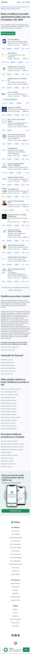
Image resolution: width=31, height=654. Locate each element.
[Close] (1, 649)
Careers (15, 612)
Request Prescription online (8, 365)
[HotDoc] (4, 2)
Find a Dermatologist (15, 557)
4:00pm (17, 264)
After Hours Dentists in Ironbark (9, 441)
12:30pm (9, 264)
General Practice (15, 583)
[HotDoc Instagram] (18, 635)
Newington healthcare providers (9, 420)
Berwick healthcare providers (8, 426)
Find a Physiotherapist (15, 537)
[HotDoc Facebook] (12, 635)
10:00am (9, 48)
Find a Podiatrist (15, 541)
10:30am (20, 62)
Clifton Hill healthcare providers (9, 406)
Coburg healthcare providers (8, 397)
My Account (15, 567)
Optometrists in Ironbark (7, 458)
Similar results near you (15, 290)
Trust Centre (15, 626)
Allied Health (15, 587)
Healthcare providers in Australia (8, 6)
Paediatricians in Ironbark (7, 461)
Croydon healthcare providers (8, 414)
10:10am (16, 184)
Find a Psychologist (15, 547)
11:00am (9, 115)
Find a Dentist (15, 534)
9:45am (11, 103)
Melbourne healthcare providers (9, 428)
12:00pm (9, 196)
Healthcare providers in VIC (23, 6)
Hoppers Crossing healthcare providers (11, 389)
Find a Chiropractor (15, 544)
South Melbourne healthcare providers (10, 417)
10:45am (16, 281)
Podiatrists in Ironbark (6, 466)
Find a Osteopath (15, 554)
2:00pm (17, 196)
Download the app (15, 511)
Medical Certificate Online (7, 362)
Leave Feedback (15, 574)
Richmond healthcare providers (9, 411)
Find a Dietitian (15, 551)
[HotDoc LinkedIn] (15, 635)
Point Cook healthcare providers (9, 391)
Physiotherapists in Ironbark (8, 463)
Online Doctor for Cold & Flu (8, 371)
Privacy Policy (15, 622)
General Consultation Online (8, 368)
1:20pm (17, 74)
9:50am (17, 143)
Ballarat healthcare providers (8, 423)
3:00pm (17, 240)
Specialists (15, 593)
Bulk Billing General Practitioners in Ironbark (12, 446)
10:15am (16, 48)
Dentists (15, 590)
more (27, 48)
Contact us (15, 616)
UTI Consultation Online (7, 374)
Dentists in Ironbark (6, 452)
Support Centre (15, 600)
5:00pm (11, 172)
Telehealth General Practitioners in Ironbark (12, 449)
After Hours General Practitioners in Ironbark (12, 444)
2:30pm (17, 87)
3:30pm (9, 130)
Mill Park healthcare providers (8, 403)
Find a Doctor (15, 531)
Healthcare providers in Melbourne (10, 347)
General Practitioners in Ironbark (9, 455)
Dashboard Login (15, 597)
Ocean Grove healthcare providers (9, 394)
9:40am (9, 143)
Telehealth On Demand (6, 359)
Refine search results (8, 33)
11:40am (9, 74)
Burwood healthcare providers (8, 409)
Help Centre (15, 571)
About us (15, 609)
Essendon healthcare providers (8, 400)
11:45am (16, 115)
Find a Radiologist (15, 561)
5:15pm (19, 172)
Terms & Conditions (15, 619)
